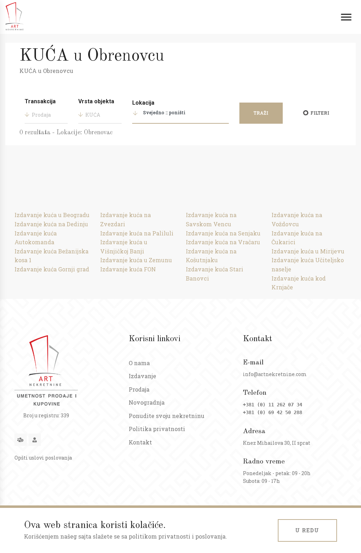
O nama (139, 363)
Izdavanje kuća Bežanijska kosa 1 (51, 255)
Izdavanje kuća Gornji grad (51, 269)
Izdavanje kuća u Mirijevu (307, 251)
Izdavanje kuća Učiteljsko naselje (307, 264)
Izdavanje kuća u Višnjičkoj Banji (123, 246)
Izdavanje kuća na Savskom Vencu (211, 219)
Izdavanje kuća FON (128, 269)
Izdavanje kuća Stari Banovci (214, 273)
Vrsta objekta (96, 101)
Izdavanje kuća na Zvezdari (125, 219)
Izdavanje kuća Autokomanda (35, 237)
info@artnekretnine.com (275, 374)
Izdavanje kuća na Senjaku (223, 233)
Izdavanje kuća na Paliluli (136, 233)
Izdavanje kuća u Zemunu (136, 260)
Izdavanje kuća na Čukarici (296, 237)
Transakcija (40, 101)
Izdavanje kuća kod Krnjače (298, 283)
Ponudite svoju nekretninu (166, 415)
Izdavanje (142, 376)
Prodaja (139, 389)
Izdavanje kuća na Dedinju (51, 224)
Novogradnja (147, 402)
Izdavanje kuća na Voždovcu (296, 219)
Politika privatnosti (157, 428)
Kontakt (140, 442)
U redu (307, 530)
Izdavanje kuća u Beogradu (52, 215)
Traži (260, 113)
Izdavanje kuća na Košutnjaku (211, 255)
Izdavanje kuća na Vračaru (223, 242)
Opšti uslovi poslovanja (43, 457)
